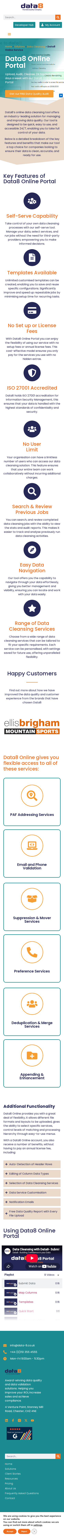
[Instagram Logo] (19, 1420)
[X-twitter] (25, 1420)
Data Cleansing (36, 46)
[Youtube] (32, 1420)
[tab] (32, 1283)
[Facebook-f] (13, 1420)
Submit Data (27, 1283)
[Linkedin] (6, 1420)
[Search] (58, 17)
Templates (26, 1302)
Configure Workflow (32, 1320)
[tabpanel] (32, 1258)
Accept (10, 1531)
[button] (9, 34)
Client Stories (13, 1473)
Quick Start (26, 1311)
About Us (10, 1488)
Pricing (9, 1483)
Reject (24, 1531)
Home (8, 46)
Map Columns (28, 1293)
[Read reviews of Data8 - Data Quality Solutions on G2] (19, 1439)
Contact (10, 1498)
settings (37, 1525)
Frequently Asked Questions (22, 1493)
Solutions (19, 46)
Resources (11, 1478)
